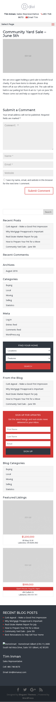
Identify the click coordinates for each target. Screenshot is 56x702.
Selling (9, 300)
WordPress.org (13, 334)
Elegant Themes (27, 694)
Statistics (10, 305)
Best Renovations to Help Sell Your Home (24, 634)
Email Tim (33, 17)
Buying (9, 285)
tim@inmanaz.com (17, 672)
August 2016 (12, 271)
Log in (9, 319)
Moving (9, 295)
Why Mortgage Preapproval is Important (24, 231)
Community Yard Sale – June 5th (21, 246)
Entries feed (11, 324)
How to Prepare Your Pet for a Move (23, 241)
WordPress (28, 698)
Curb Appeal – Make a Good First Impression (27, 226)
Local (8, 290)
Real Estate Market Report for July (21, 236)
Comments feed (13, 329)
